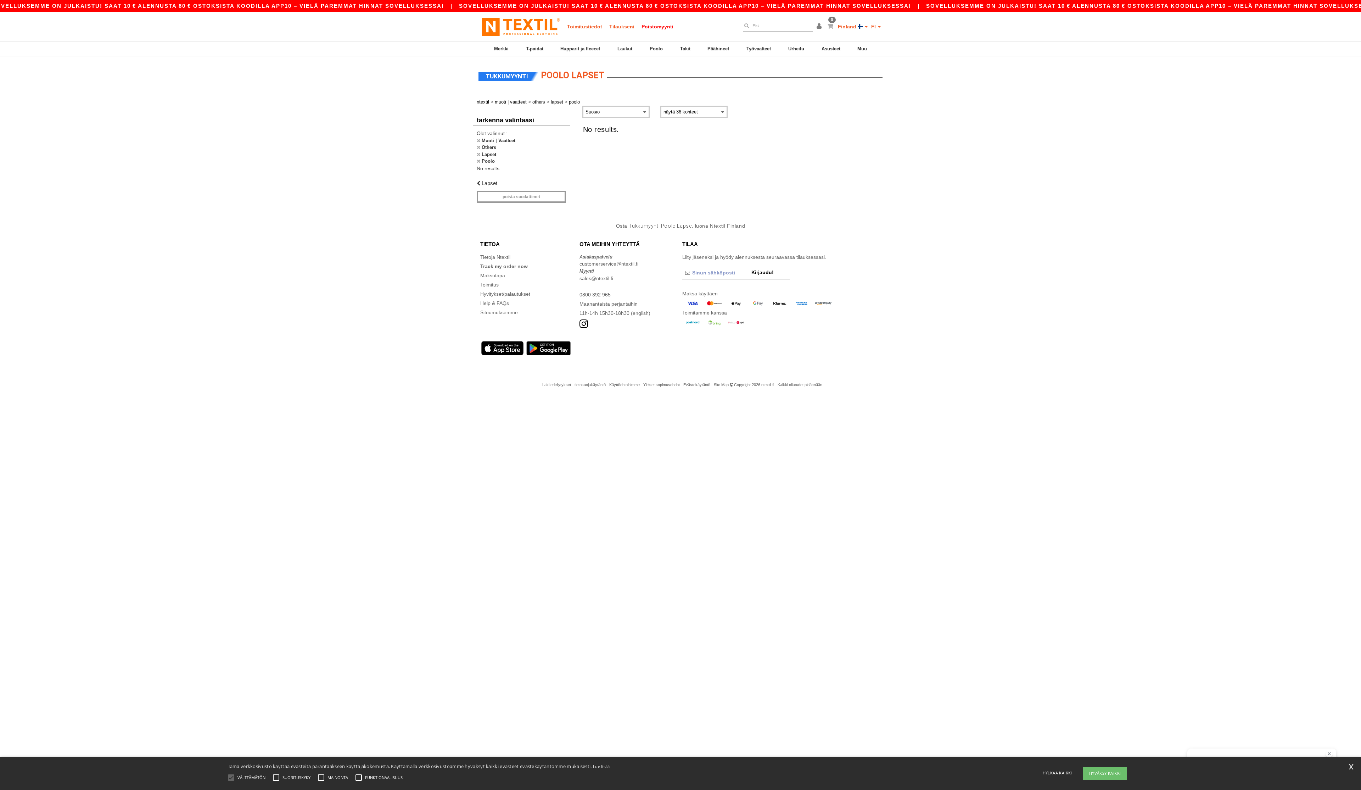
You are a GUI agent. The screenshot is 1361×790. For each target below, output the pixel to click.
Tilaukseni (621, 26)
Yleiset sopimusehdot (661, 385)
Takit (685, 48)
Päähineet (718, 48)
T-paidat (534, 48)
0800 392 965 (595, 294)
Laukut (624, 48)
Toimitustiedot (584, 26)
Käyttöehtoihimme (624, 385)
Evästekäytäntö (696, 385)
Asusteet (831, 48)
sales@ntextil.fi (596, 278)
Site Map (721, 385)
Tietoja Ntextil (495, 257)
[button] (820, 26)
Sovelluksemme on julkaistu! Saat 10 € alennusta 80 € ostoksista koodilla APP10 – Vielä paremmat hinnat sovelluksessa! (685, 6)
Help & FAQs (494, 303)
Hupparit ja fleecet (580, 48)
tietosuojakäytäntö (590, 385)
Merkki (501, 48)
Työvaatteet (758, 48)
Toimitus (489, 285)
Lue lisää (601, 766)
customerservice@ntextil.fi (608, 264)
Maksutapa (492, 275)
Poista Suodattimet (521, 196)
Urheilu (796, 48)
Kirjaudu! (762, 272)
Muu (862, 48)
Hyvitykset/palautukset (505, 294)
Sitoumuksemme (499, 312)
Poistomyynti (657, 26)
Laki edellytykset (556, 385)
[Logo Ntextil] (521, 26)
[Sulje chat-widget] (1329, 753)
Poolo (656, 48)
